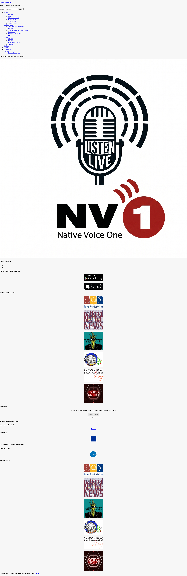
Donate (93, 429)
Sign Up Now (93, 414)
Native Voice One (5, 2)
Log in (37, 573)
